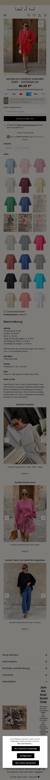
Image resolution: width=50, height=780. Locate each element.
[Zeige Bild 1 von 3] (41, 46)
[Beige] (11, 184)
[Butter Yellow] (40, 184)
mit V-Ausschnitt (22, 148)
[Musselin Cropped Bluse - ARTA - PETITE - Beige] (25, 435)
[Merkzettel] (34, 15)
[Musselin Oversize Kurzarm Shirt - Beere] (25, 513)
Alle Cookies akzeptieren (25, 763)
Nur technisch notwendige (26, 748)
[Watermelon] (25, 299)
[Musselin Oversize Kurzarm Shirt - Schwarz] (25, 591)
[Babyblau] (11, 165)
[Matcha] (11, 242)
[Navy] (25, 242)
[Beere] (40, 165)
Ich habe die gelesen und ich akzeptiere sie (25, 126)
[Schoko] (40, 261)
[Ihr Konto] (39, 15)
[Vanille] (11, 299)
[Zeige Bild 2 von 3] (41, 48)
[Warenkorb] (45, 15)
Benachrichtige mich (25, 118)
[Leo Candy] (25, 223)
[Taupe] (25, 280)
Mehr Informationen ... (25, 743)
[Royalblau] (25, 261)
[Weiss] (40, 299)
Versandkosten (12, 772)
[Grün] (11, 204)
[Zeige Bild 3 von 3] (41, 50)
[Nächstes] (43, 72)
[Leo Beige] (40, 204)
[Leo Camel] (11, 223)
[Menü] (4, 15)
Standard (8, 148)
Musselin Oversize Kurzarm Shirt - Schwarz (25, 623)
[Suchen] (28, 15)
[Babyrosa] (25, 165)
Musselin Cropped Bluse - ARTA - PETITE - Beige (25, 467)
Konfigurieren (25, 756)
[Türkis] (40, 280)
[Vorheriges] (38, 72)
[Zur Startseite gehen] (25, 8)
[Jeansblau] (25, 204)
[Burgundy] (25, 184)
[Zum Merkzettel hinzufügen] (40, 24)
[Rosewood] (11, 261)
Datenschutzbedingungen (27, 125)
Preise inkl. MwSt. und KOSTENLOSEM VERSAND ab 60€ (25, 89)
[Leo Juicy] (40, 223)
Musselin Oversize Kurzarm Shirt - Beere (25, 545)
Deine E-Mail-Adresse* (12, 107)
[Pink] (40, 242)
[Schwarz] (11, 280)
